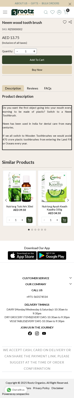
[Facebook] (30, 333)
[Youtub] (44, 333)
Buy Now (37, 69)
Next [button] (68, 200)
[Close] (70, 4)
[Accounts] (59, 12)
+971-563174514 (37, 296)
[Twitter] (37, 333)
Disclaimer (57, 388)
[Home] (22, 12)
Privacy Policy (41, 388)
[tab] (13, 88)
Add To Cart (37, 59)
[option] (19, 198)
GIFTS (34, 3)
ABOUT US (21, 3)
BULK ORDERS (50, 3)
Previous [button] (6, 200)
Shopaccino (22, 393)
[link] (46, 12)
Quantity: (7, 51)
